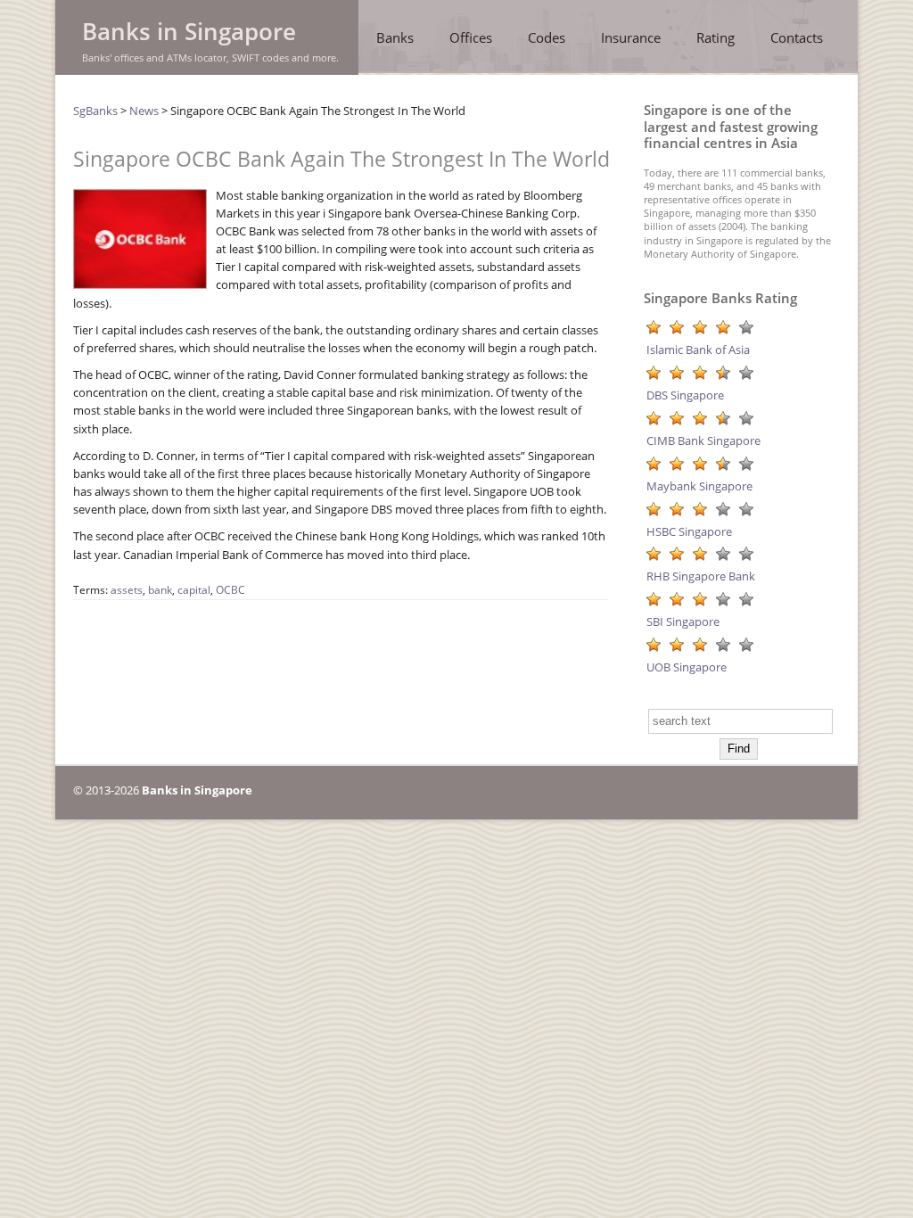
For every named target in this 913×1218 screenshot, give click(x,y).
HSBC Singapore (689, 531)
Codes (546, 37)
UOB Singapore (686, 667)
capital (193, 589)
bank (160, 589)
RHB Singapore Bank (700, 576)
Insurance (631, 37)
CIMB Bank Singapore (703, 440)
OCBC (230, 589)
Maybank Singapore (699, 486)
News (144, 111)
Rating (715, 37)
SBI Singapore (683, 621)
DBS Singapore (685, 395)
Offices (470, 37)
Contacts (796, 37)
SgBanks (95, 111)
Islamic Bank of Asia (698, 350)
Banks (395, 37)
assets (127, 589)
